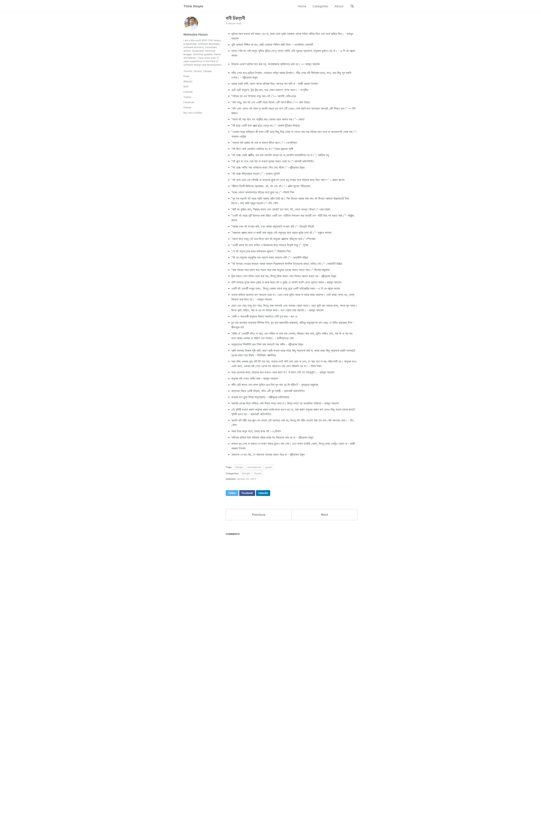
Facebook (188, 102)
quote (268, 467)
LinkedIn (188, 91)
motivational (254, 467)
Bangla (239, 467)
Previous (258, 514)
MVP (186, 86)
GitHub (187, 107)
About (339, 6)
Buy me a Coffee (192, 112)
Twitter (187, 97)
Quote (257, 473)
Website (187, 81)
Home (302, 6)
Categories (320, 6)
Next (324, 514)
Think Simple (193, 6)
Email (186, 76)
